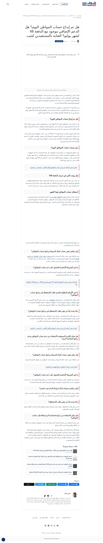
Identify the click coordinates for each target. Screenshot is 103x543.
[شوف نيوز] (89, 3)
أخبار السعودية (71, 15)
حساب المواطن (54, 300)
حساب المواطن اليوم (60, 197)
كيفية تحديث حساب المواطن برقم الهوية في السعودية (61, 367)
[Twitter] (44, 496)
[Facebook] (48, 496)
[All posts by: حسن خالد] (74, 494)
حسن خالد (73, 41)
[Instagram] (51, 525)
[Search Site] (8, 4)
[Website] (51, 496)
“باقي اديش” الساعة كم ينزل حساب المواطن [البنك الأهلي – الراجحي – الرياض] (53, 167)
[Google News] (45, 525)
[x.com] (54, 525)
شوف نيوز (78, 15)
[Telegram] (48, 525)
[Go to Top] (3, 539)
